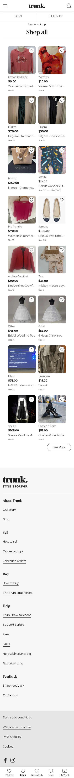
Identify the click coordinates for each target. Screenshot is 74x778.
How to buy (11, 583)
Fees (6, 634)
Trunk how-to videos (17, 615)
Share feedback (13, 685)
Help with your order (17, 653)
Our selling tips (13, 551)
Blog (6, 519)
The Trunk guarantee (18, 592)
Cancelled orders (14, 561)
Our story (9, 509)
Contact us (10, 695)
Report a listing (13, 663)
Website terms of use (17, 727)
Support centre (13, 624)
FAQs (6, 644)
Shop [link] (42, 24)
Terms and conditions (17, 717)
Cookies (8, 746)
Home (32, 24)
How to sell (10, 541)
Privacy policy (12, 737)
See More (59, 447)
